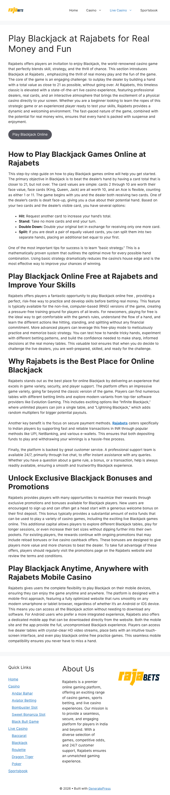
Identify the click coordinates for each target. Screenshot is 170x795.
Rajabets (120, 423)
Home (73, 10)
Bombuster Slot (25, 707)
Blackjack (19, 743)
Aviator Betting (24, 700)
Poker (16, 764)
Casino (91, 10)
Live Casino (118, 10)
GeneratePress (100, 788)
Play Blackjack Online (30, 134)
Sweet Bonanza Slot (28, 714)
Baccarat (19, 736)
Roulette (19, 750)
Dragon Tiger (22, 757)
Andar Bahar (22, 693)
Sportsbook (149, 10)
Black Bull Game (25, 722)
